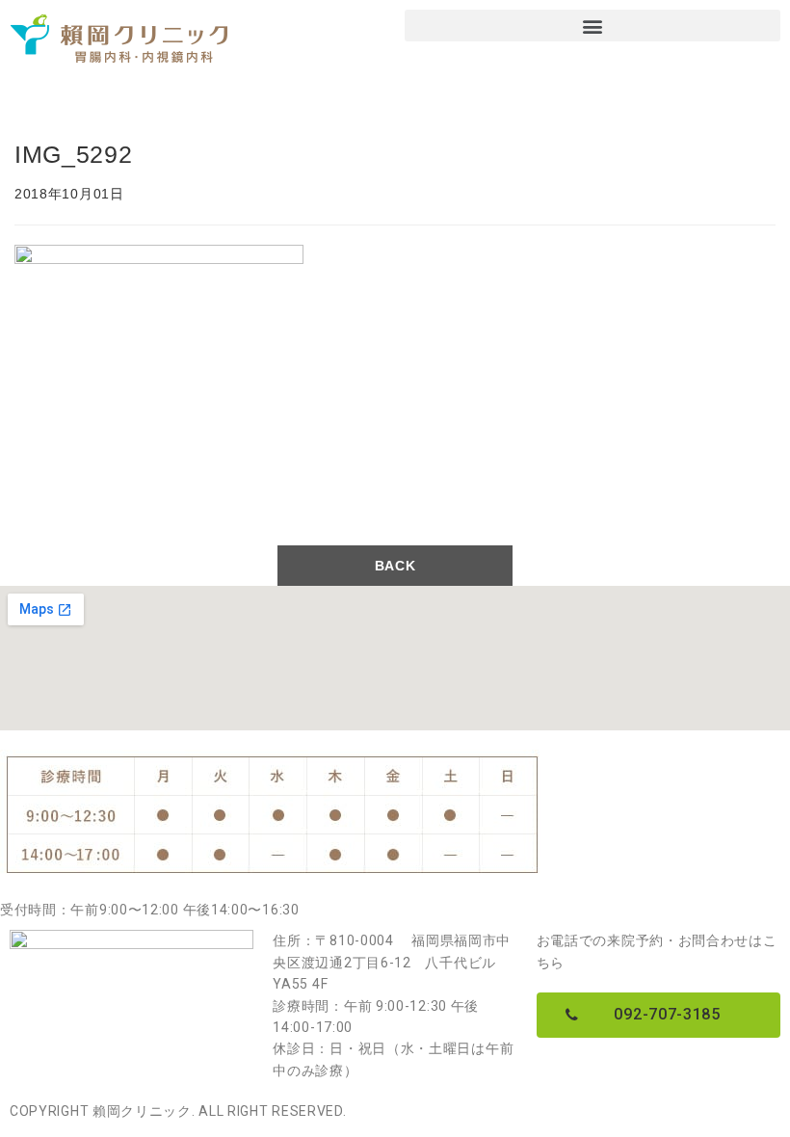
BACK (395, 565)
